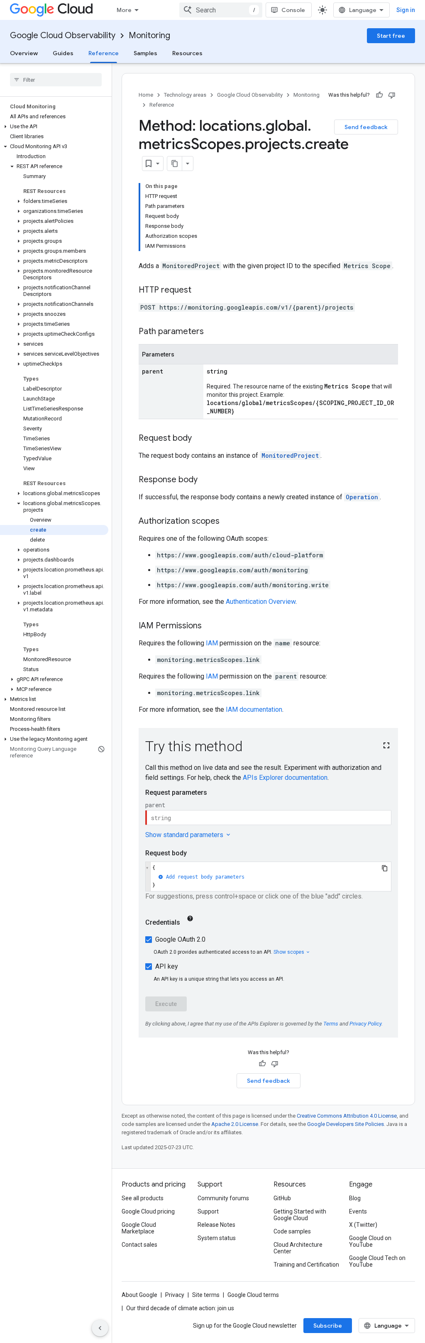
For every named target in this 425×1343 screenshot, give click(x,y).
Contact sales (139, 1244)
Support (208, 1211)
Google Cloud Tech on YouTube (377, 1261)
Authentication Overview (261, 602)
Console (293, 10)
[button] (54, 127)
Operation (362, 497)
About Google (139, 1295)
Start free (391, 35)
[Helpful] (379, 95)
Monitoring (149, 35)
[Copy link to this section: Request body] (200, 439)
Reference (103, 53)
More (124, 10)
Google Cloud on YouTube (370, 1241)
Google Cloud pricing (148, 1211)
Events (358, 1211)
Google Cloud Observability (62, 35)
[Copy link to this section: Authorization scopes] (228, 522)
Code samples (292, 1231)
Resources (187, 53)
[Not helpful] (392, 95)
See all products (143, 1198)
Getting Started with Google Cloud (300, 1214)
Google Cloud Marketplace (139, 1228)
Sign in (405, 10)
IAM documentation (254, 709)
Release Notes (216, 1224)
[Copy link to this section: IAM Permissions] (210, 626)
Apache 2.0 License (234, 1124)
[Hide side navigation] (100, 1328)
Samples (145, 53)
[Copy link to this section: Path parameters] (212, 332)
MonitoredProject (290, 455)
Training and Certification (306, 1264)
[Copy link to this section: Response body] (206, 480)
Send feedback (366, 127)
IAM (212, 643)
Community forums (223, 1198)
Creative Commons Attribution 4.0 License (347, 1116)
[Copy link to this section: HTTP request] (199, 290)
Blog (355, 1198)
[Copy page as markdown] (174, 163)
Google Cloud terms (253, 1295)
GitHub (282, 1198)
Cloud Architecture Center (298, 1248)
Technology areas (185, 95)
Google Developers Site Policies (345, 1124)
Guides (63, 53)
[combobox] (220, 9)
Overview (24, 53)
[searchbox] (56, 79)
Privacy (174, 1295)
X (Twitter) (363, 1224)
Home (146, 95)
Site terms (206, 1295)
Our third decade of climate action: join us (180, 1308)
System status (217, 1238)
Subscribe (327, 1325)
